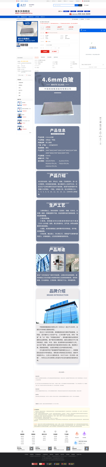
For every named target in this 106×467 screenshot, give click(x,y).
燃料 (19, 95)
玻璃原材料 (21, 82)
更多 (30, 132)
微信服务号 (37, 447)
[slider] (26, 61)
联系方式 (43, 16)
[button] (47, 48)
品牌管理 (33, 438)
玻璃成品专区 (24, 16)
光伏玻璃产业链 (19, 19)
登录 (49, 32)
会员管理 (33, 443)
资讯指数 (55, 436)
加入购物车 (54, 51)
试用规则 (66, 436)
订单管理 (33, 441)
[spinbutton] (51, 48)
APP (73, 447)
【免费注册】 (26, 1)
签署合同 (22, 438)
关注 (31, 6)
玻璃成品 (20, 85)
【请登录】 (22, 1)
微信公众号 (19, 447)
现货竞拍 (55, 438)
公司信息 (37, 16)
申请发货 (22, 441)
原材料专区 (31, 16)
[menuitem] (24, 83)
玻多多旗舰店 (76, 19)
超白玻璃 (24, 19)
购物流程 (22, 436)
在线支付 (44, 436)
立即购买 (45, 51)
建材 (19, 92)
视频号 (55, 447)
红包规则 (66, 438)
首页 (18, 1)
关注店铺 (88, 19)
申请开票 (22, 443)
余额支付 (44, 438)
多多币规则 (66, 441)
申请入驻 (33, 436)
